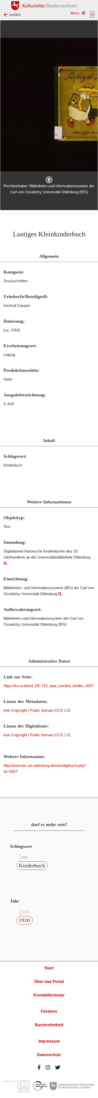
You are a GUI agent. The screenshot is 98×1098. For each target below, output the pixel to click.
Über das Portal (49, 981)
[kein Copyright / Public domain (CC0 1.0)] (49, 179)
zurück (15, 14)
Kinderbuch (32, 865)
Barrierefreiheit (49, 1025)
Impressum (49, 1041)
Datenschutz (49, 1055)
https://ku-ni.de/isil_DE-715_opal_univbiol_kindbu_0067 (48, 686)
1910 (24, 920)
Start (49, 968)
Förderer (49, 1011)
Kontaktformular (49, 995)
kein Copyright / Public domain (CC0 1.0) (37, 710)
